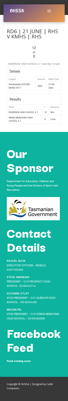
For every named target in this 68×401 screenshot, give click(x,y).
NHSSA (25, 384)
